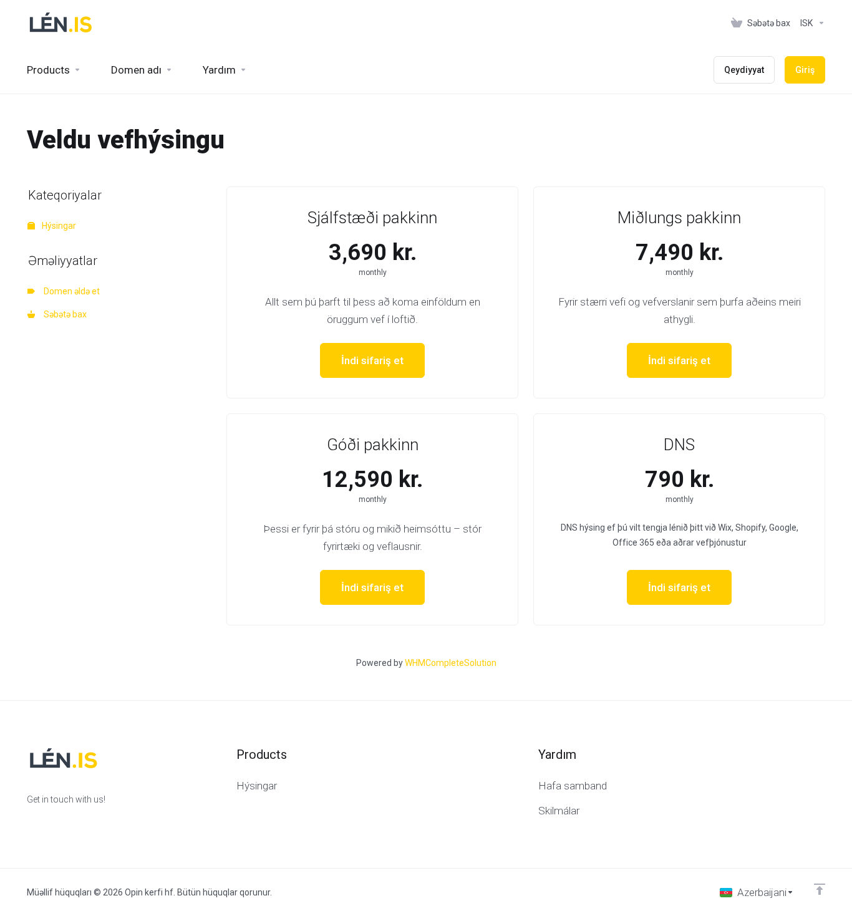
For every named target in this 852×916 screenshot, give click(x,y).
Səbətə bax (63, 314)
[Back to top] (819, 889)
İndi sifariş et (372, 360)
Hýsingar (58, 226)
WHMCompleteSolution (450, 663)
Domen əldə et (70, 291)
